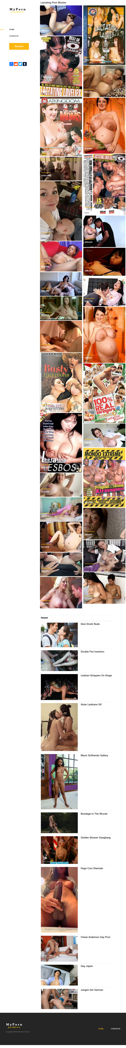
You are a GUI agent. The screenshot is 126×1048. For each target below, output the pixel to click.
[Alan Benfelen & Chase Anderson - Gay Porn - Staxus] (59, 948)
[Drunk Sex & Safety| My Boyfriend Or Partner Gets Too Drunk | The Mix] (59, 635)
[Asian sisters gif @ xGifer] (59, 727)
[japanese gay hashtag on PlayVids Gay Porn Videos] (59, 975)
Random (19, 46)
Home (11, 29)
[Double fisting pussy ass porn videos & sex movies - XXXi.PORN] (59, 660)
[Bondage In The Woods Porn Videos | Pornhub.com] (59, 822)
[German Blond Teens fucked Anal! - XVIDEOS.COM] (59, 999)
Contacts (13, 36)
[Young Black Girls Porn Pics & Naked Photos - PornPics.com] (59, 781)
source (43, 33)
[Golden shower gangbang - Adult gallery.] (59, 850)
